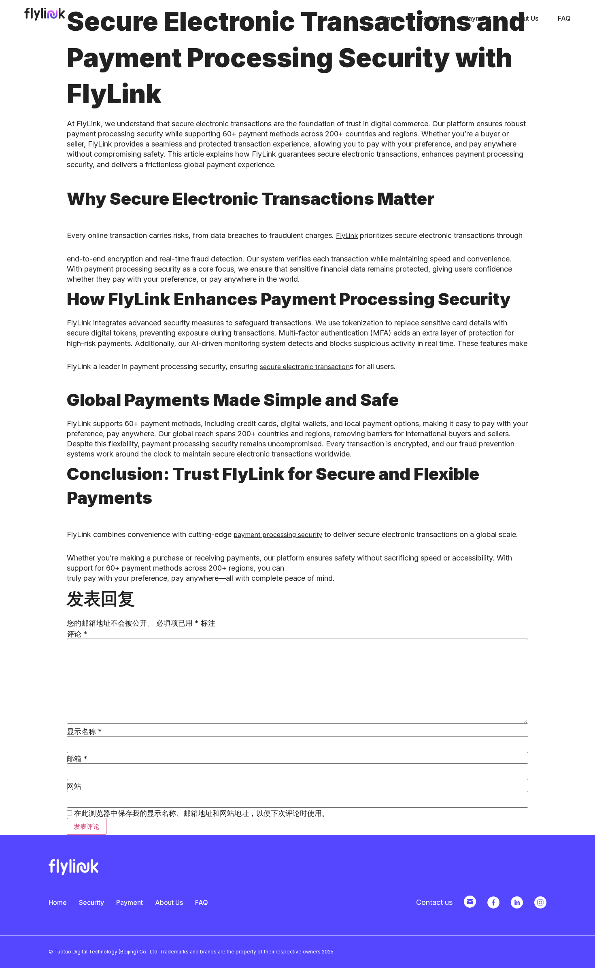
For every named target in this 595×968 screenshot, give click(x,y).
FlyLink (347, 235)
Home (391, 18)
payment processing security (278, 535)
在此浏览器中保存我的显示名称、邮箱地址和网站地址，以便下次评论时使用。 (201, 813)
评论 (77, 634)
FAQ (564, 18)
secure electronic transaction (305, 367)
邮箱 (77, 758)
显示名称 (84, 731)
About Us (524, 18)
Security (432, 18)
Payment (477, 18)
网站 (74, 786)
